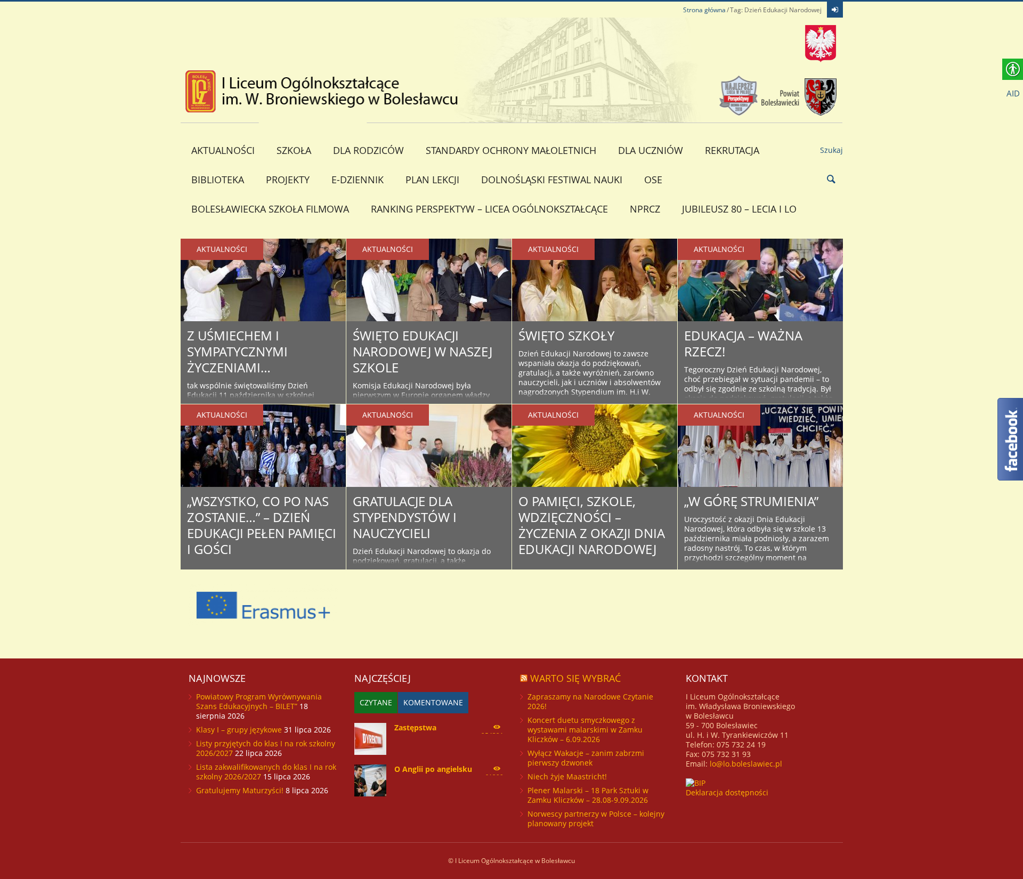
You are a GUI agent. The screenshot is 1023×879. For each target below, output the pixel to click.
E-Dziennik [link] (357, 179)
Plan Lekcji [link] (432, 179)
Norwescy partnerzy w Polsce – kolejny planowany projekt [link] (595, 818)
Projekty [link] (288, 179)
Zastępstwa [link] (415, 727)
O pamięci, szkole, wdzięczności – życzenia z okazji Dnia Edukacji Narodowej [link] (591, 525)
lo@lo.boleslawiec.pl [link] (746, 764)
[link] (835, 10)
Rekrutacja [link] (732, 150)
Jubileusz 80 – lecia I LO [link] (739, 208)
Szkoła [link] (294, 150)
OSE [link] (653, 179)
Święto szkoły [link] (566, 335)
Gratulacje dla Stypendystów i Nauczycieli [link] (405, 517)
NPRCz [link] (645, 208)
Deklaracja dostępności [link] (727, 792)
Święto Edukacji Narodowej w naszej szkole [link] (422, 351)
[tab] (375, 702)
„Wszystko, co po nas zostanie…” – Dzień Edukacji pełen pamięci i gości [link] (261, 525)
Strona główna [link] (704, 9)
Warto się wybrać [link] (575, 678)
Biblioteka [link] (217, 179)
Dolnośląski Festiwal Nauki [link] (551, 179)
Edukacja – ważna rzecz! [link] (743, 343)
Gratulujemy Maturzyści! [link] (239, 790)
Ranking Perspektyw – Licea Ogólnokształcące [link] (489, 208)
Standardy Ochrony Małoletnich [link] (511, 150)
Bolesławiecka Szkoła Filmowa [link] (270, 208)
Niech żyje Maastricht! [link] (567, 776)
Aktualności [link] (223, 150)
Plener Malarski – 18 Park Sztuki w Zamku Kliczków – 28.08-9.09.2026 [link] (587, 795)
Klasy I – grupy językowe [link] (239, 730)
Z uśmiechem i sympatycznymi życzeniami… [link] (237, 351)
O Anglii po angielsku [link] (433, 769)
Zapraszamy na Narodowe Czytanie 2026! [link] (590, 701)
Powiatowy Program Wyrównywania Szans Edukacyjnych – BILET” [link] (259, 701)
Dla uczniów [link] (650, 150)
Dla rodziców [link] (368, 150)
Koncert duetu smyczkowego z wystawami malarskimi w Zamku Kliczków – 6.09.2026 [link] (585, 729)
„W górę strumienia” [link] (751, 501)
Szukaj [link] (831, 150)
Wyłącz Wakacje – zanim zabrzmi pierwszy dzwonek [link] (585, 758)
